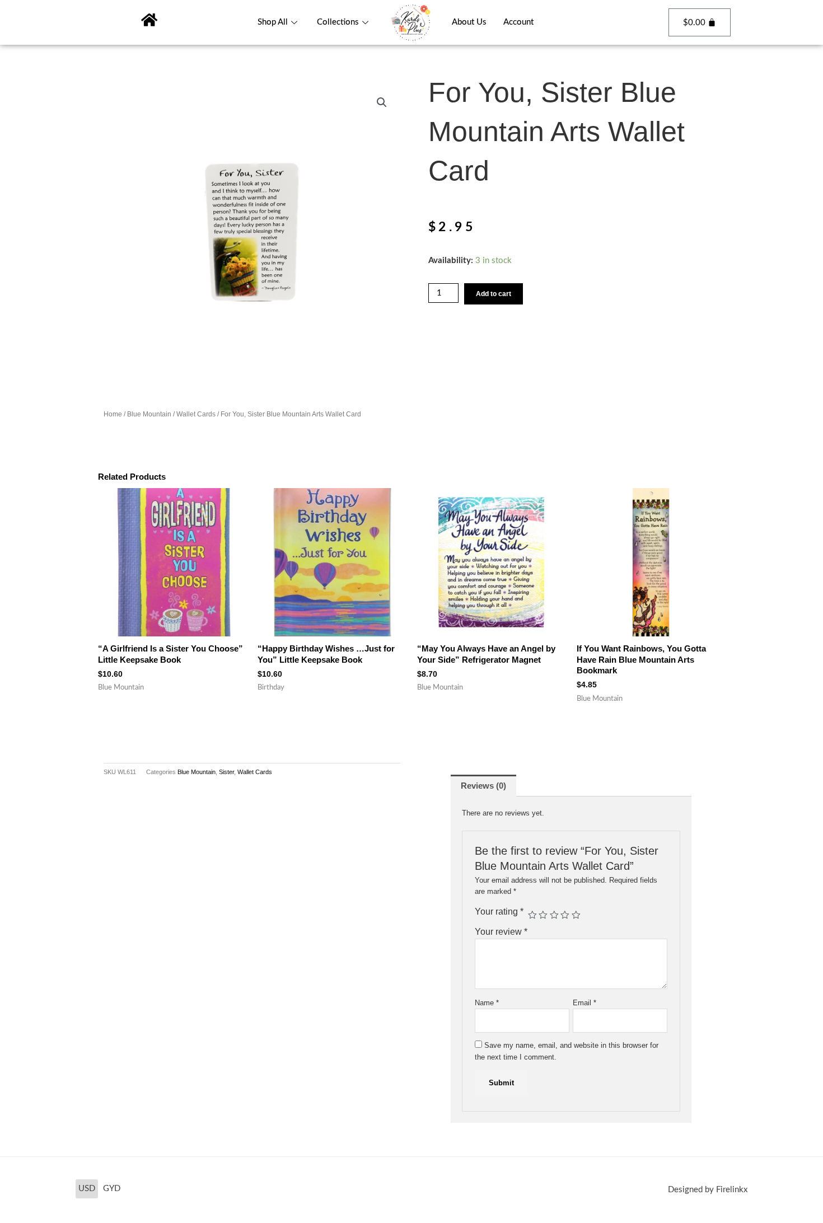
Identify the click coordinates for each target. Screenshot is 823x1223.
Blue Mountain (149, 414)
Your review (501, 931)
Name (487, 1003)
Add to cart (493, 294)
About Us (469, 22)
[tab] (483, 785)
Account (518, 22)
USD (86, 1188)
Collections (338, 22)
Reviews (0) (483, 785)
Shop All (273, 22)
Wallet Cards (196, 414)
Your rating (499, 911)
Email (584, 1003)
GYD (111, 1188)
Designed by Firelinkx (707, 1189)
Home (113, 414)
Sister (226, 772)
